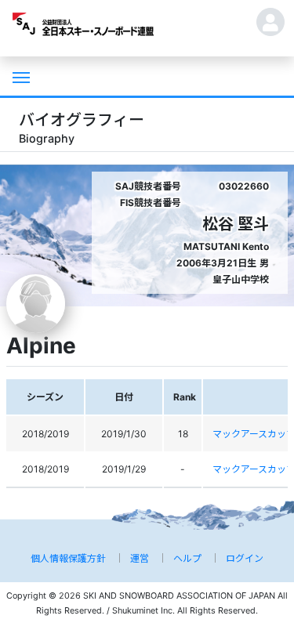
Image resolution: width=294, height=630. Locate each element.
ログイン (244, 558)
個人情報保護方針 (68, 558)
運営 (139, 558)
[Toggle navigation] (19, 76)
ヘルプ (187, 558)
